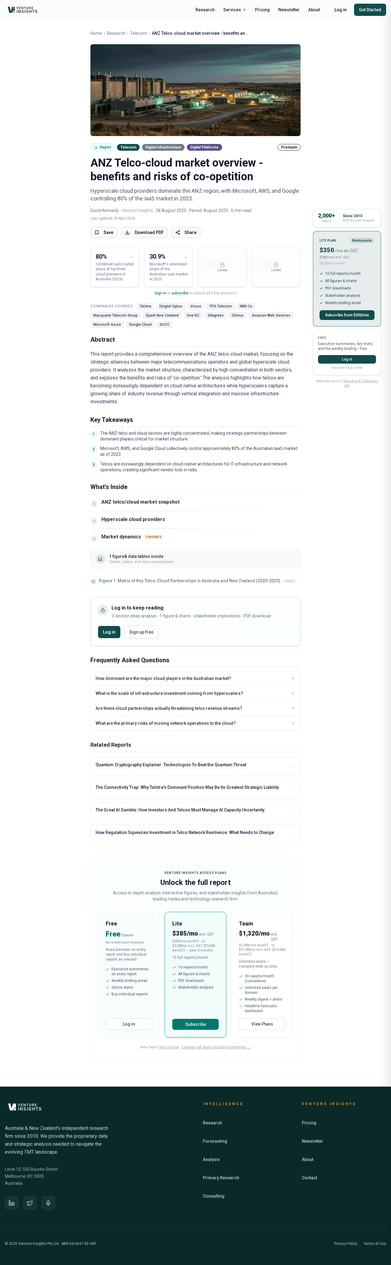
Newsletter (289, 9)
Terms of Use (375, 1244)
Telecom (138, 33)
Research (205, 9)
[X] (30, 1203)
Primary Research (221, 1177)
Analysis (211, 1159)
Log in (340, 9)
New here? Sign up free (347, 367)
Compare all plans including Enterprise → (216, 1047)
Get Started (370, 9)
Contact (309, 1177)
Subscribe (195, 1024)
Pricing (262, 9)
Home (96, 33)
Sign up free (141, 632)
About (314, 9)
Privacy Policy (345, 1244)
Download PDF (149, 232)
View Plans (262, 1024)
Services (232, 9)
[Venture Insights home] (23, 10)
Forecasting (215, 1141)
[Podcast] (48, 1203)
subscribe (179, 293)
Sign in (160, 293)
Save (108, 232)
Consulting (214, 1196)
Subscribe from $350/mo (347, 315)
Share (190, 232)
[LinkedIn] (11, 1203)
